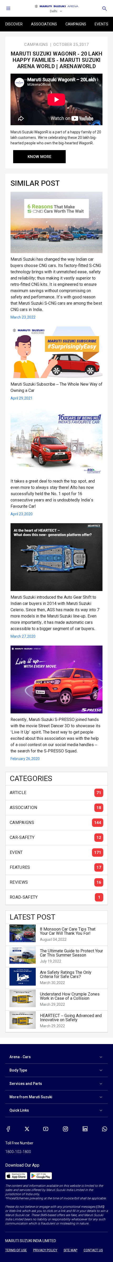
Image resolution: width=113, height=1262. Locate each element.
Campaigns (75, 24)
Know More (39, 156)
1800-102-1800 (18, 1152)
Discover (14, 24)
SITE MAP (70, 1250)
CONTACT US (93, 1250)
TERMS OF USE (16, 1250)
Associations (44, 24)
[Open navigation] (8, 8)
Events (101, 24)
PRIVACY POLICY (45, 1250)
